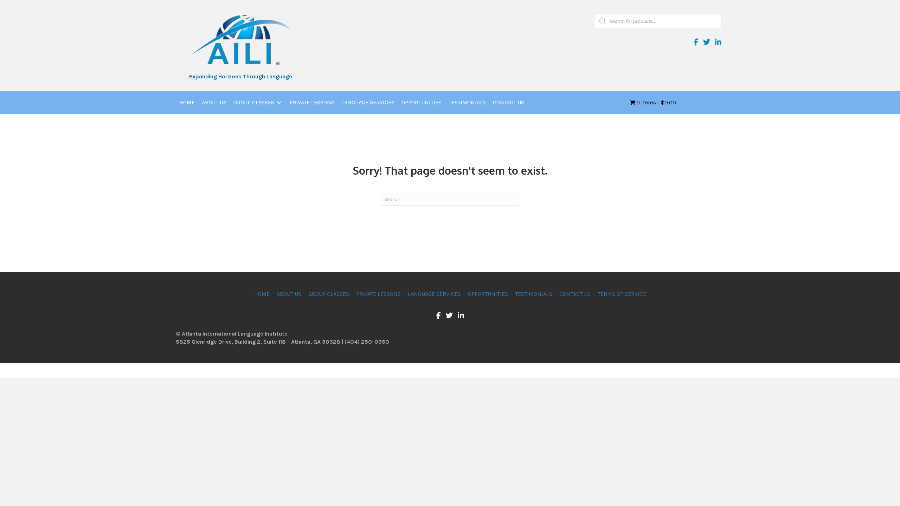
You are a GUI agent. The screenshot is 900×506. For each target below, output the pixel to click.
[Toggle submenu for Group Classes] (279, 103)
